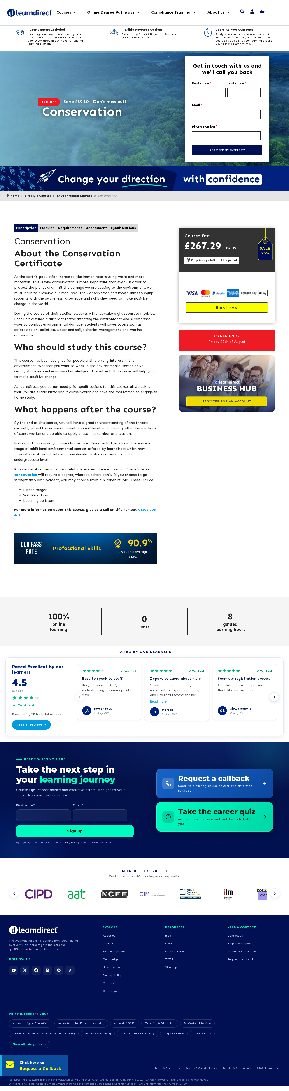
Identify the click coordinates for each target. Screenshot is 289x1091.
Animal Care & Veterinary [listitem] (137, 1033)
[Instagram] (47, 970)
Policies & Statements (236, 1068)
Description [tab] (26, 228)
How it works (111, 967)
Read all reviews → (31, 725)
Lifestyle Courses (38, 196)
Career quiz (111, 991)
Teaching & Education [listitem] (159, 1023)
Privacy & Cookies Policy (201, 1068)
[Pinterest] (58, 970)
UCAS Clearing (175, 951)
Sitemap (171, 967)
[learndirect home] (33, 930)
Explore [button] (110, 927)
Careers (108, 983)
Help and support (240, 943)
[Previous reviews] (79, 696)
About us (109, 935)
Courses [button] (63, 12)
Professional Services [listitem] (197, 1023)
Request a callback (241, 959)
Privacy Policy (69, 842)
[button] (115, 12)
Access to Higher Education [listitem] (31, 1023)
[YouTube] (13, 970)
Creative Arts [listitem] (202, 1033)
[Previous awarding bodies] (14, 893)
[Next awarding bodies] (275, 893)
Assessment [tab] (96, 228)
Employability (112, 975)
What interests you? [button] (28, 1014)
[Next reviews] (274, 696)
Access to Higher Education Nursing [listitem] (81, 1023)
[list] (144, 894)
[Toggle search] (242, 12)
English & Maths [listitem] (174, 1033)
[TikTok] (70, 970)
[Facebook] (36, 970)
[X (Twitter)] (24, 970)
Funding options (114, 951)
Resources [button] (175, 927)
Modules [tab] (47, 228)
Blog (168, 935)
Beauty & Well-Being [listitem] (97, 1033)
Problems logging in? (242, 951)
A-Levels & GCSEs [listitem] (124, 1023)
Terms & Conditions (167, 1068)
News (168, 943)
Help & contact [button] (242, 927)
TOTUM (170, 959)
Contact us (235, 935)
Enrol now (227, 307)
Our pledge (111, 959)
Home (14, 196)
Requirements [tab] (70, 228)
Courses (108, 943)
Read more (158, 701)
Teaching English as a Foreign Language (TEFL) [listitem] (44, 1033)
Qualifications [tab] (123, 228)
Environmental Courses (74, 196)
